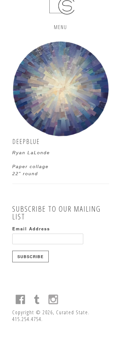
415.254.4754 (26, 319)
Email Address (31, 229)
